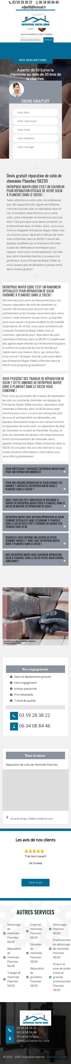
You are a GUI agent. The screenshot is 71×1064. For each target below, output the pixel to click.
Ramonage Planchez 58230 (59, 929)
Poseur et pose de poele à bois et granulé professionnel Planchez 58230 (60, 977)
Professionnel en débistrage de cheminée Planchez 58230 (60, 948)
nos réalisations (33, 60)
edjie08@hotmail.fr (34, 7)
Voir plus (35, 882)
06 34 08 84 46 (48, 2)
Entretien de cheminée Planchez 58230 (36, 953)
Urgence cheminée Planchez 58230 (36, 931)
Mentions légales (57, 1057)
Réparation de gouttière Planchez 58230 (37, 977)
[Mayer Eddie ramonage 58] (35, 19)
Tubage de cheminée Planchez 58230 (14, 979)
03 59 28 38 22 (22, 2)
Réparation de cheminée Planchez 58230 (14, 957)
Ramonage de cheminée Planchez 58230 (14, 933)
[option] (35, 857)
